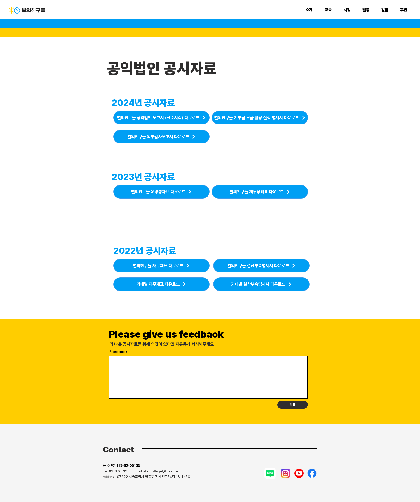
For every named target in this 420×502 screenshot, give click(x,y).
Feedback (118, 352)
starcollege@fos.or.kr (160, 471)
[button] (311, 10)
